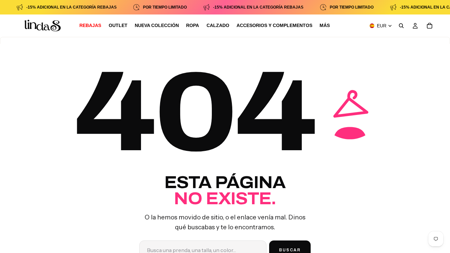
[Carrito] (429, 25)
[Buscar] (401, 25)
